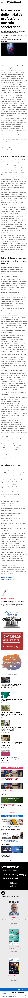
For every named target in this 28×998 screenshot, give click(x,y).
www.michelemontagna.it (7, 579)
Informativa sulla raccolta (9, 996)
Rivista (11, 882)
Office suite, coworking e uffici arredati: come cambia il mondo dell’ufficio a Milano (11, 729)
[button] (2, 2)
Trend (5, 38)
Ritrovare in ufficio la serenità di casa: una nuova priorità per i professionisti (11, 744)
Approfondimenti (17, 39)
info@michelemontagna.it (7, 577)
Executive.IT (14, 917)
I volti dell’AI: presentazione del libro (9, 778)
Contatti (12, 885)
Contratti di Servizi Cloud (6, 854)
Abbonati (14, 927)
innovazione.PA (14, 947)
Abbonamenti (13, 883)
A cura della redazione (9, 35)
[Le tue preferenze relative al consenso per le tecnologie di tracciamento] (25, 995)
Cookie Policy (13, 886)
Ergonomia (4, 41)
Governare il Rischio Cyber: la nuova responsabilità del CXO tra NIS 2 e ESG (9, 840)
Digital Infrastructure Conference (8, 804)
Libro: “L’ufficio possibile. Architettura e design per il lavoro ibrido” (10, 759)
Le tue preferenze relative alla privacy (15, 993)
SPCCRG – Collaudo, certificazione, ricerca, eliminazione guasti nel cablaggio (10, 827)
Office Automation (14, 976)
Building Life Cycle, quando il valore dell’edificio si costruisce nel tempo (11, 714)
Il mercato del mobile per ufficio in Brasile (11, 699)
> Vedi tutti (12, 812)
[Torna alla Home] (14, 2)
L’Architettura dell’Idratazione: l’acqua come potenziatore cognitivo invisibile (11, 685)
